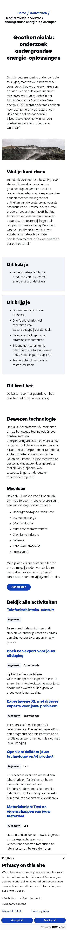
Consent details (12, 911)
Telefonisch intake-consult (30, 610)
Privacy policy (40, 911)
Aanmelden (18, 587)
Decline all (50, 920)
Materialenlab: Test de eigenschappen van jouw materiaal (29, 811)
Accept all (17, 920)
